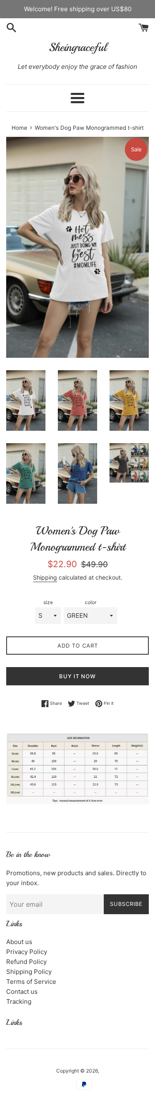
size (48, 602)
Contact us (22, 991)
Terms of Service (31, 981)
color (90, 602)
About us (19, 942)
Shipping (45, 577)
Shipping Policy (29, 972)
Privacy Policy (26, 952)
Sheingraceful (78, 47)
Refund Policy (26, 962)
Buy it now (77, 676)
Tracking (18, 1001)
